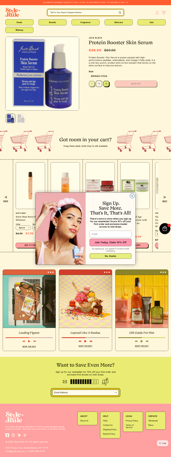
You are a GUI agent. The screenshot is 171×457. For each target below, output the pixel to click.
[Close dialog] (132, 195)
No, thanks (110, 256)
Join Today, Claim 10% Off (110, 242)
